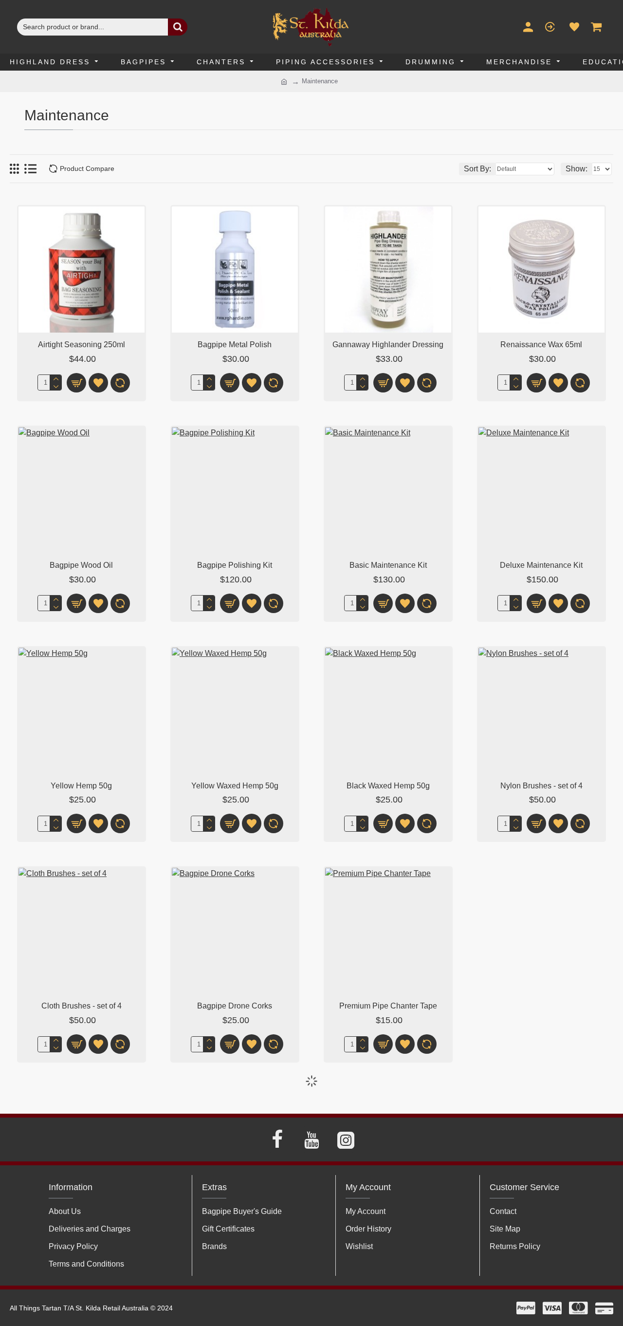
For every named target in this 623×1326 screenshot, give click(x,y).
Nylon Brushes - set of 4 (541, 786)
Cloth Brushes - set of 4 (81, 1006)
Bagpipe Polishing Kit (234, 565)
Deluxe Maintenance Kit (541, 565)
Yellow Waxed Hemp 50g (234, 786)
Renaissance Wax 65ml (541, 344)
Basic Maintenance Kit (388, 565)
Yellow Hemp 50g (81, 786)
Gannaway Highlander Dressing (387, 344)
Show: (576, 169)
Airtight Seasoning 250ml (81, 344)
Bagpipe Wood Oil (81, 565)
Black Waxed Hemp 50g (388, 786)
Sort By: (477, 169)
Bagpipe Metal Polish (235, 344)
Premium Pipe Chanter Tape (388, 1006)
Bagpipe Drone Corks (234, 1006)
